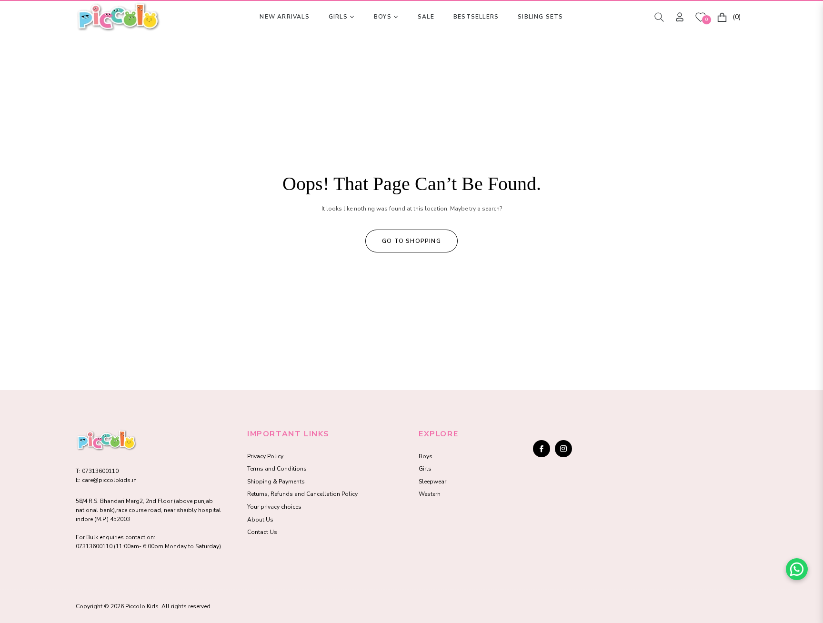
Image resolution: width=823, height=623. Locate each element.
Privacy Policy (265, 456)
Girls (425, 468)
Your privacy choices (274, 507)
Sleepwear (432, 481)
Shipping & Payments (276, 481)
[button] (659, 17)
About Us (260, 519)
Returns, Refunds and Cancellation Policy (302, 494)
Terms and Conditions (277, 468)
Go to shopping (411, 241)
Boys (425, 456)
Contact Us (262, 532)
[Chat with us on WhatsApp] (797, 569)
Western (430, 494)
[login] (680, 17)
